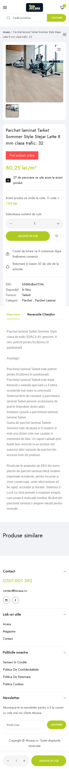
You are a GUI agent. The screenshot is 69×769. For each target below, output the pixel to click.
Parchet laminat (45, 300)
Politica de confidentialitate (21, 669)
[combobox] (34, 18)
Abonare (56, 724)
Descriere (13, 314)
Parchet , (28, 300)
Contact (8, 638)
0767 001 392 (17, 580)
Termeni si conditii (15, 662)
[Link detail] (6, 600)
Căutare (56, 18)
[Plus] (58, 223)
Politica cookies (13, 684)
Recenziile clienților (41, 314)
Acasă (6, 32)
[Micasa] (34, 7)
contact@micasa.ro (15, 591)
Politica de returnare (17, 677)
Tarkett (26, 295)
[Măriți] (59, 49)
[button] (56, 236)
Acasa (7, 624)
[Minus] (10, 223)
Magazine (9, 631)
